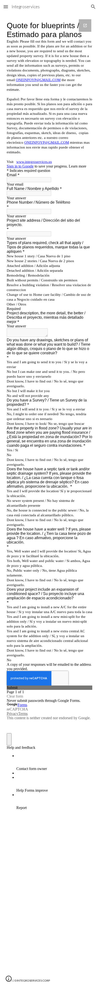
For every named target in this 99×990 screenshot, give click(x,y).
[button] (6, 6)
